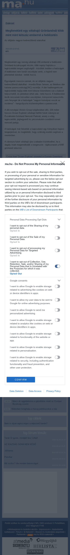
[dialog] (35, 277)
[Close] (64, 164)
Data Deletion (17, 391)
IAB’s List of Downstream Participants (39, 209)
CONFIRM (21, 379)
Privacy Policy (53, 391)
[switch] (57, 226)
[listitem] (35, 219)
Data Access (35, 391)
